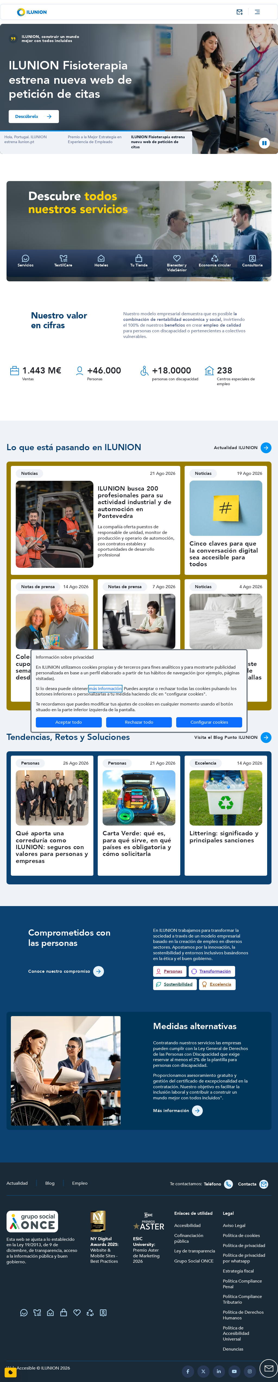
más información (105, 689)
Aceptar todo (68, 722)
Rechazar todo (139, 722)
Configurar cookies (216, 722)
